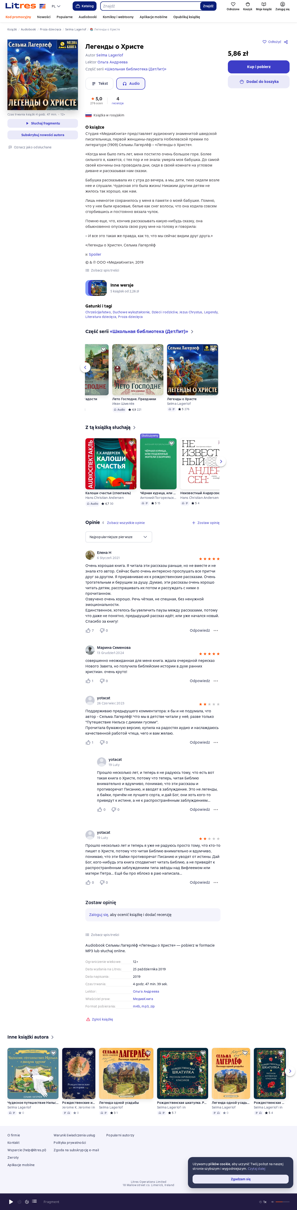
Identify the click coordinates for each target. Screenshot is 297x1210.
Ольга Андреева (146, 991)
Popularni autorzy (120, 1135)
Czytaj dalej (256, 1169)
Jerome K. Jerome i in (78, 1107)
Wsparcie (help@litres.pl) (26, 1150)
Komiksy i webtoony (118, 17)
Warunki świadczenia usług (74, 1135)
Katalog (88, 6)
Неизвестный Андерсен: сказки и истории (205, 493)
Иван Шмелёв (123, 404)
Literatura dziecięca (100, 317)
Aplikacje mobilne (153, 17)
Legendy (211, 312)
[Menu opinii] (215, 630)
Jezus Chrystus (190, 312)
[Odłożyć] (103, 349)
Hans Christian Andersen (104, 498)
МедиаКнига (143, 999)
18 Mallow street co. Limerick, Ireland (148, 1185)
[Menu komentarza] (215, 809)
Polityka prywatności (70, 1143)
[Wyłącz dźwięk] (273, 1202)
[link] (146, 553)
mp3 (145, 1006)
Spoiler (95, 254)
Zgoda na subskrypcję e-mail (76, 1150)
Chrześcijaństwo (98, 312)
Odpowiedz (200, 630)
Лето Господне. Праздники (134, 399)
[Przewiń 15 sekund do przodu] (27, 1202)
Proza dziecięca (130, 317)
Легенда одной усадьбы (119, 1103)
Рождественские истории (78, 1103)
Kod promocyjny (18, 17)
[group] (152, 555)
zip (152, 1006)
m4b (136, 1006)
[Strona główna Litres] (26, 6)
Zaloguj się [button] (98, 914)
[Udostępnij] (287, 41)
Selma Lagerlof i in (171, 1107)
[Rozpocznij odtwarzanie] (11, 1202)
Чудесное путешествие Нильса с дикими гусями (32, 1103)
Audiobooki (88, 17)
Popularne (65, 17)
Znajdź (208, 6)
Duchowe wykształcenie (131, 312)
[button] (96, 100)
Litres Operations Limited (148, 1182)
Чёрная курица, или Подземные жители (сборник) (158, 493)
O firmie (13, 1135)
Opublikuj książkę (186, 17)
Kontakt (13, 1143)
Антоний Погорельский (158, 498)
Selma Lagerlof (179, 404)
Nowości (44, 17)
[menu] (56, 6)
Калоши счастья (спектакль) (108, 493)
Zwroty (13, 1157)
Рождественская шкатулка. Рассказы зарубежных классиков (182, 1103)
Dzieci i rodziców (165, 312)
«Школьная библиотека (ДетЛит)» (135, 69)
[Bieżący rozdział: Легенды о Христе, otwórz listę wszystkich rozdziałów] (34, 1201)
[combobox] (150, 6)
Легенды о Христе (182, 399)
